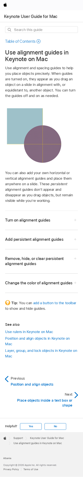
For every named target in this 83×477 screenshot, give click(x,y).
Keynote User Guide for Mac (30, 16)
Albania (7, 458)
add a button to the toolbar (54, 303)
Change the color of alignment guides (38, 282)
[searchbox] (41, 29)
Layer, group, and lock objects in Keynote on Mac (41, 353)
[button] (23, 41)
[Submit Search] (9, 30)
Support (18, 438)
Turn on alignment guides (27, 220)
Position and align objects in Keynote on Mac (37, 341)
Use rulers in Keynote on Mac (29, 332)
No (55, 426)
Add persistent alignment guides (34, 239)
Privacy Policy (11, 469)
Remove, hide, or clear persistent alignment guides (34, 261)
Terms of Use (30, 469)
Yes (31, 426)
